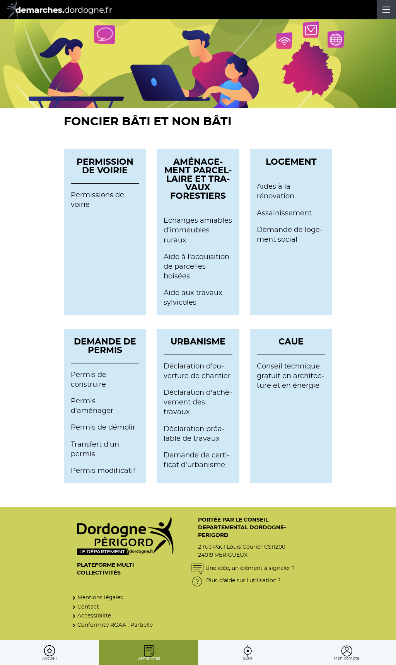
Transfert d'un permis (95, 449)
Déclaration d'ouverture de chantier (197, 371)
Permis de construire (88, 380)
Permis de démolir (103, 427)
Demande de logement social (290, 235)
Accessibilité (94, 616)
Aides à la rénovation (275, 191)
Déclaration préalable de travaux (194, 434)
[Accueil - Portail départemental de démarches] (63, 9)
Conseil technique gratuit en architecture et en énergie (290, 376)
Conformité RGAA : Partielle (115, 625)
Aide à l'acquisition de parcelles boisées (196, 267)
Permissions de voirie (97, 200)
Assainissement (284, 213)
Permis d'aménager (92, 406)
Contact (88, 607)
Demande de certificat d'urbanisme (197, 460)
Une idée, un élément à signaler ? (250, 568)
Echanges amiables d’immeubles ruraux (198, 230)
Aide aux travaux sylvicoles (193, 298)
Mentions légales (100, 597)
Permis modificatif (103, 470)
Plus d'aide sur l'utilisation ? (243, 580)
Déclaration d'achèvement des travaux (198, 402)
